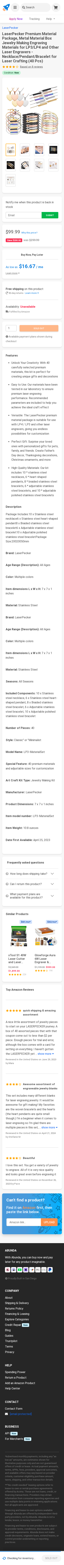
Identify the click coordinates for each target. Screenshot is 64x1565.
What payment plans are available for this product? (26, 895)
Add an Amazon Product (20, 1383)
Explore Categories (17, 1319)
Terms (9, 1346)
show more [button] (45, 1053)
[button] (15, 7)
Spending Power (15, 1372)
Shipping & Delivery (17, 1303)
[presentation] (54, 942)
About (9, 1297)
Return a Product (15, 1377)
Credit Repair (13, 1325)
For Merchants (14, 1439)
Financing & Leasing (17, 1314)
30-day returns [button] (22, 293)
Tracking (34, 19)
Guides (9, 1335)
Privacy (9, 1352)
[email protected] (21, 1414)
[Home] (6, 7)
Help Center (12, 1388)
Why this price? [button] (29, 232)
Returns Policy (14, 1308)
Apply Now (16, 19)
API (7, 1433)
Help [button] (49, 19)
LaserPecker (10, 27)
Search (30, 7)
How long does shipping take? (28, 873)
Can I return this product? (26, 884)
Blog (8, 1330)
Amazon (29, 1207)
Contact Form (13, 1408)
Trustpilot (11, 1341)
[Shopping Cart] (56, 7)
